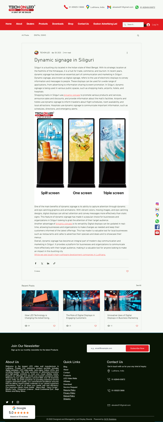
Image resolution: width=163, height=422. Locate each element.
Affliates (66, 381)
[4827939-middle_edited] (157, 215)
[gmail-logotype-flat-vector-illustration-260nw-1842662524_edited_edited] (157, 209)
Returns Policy (69, 390)
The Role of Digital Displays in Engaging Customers (80, 316)
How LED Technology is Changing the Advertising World (37, 316)
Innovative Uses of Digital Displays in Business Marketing (122, 316)
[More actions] (127, 52)
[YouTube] (157, 232)
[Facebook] (157, 227)
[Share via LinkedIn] (48, 263)
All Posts (25, 35)
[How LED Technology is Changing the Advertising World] (40, 300)
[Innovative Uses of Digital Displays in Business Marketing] (122, 300)
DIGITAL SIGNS (40, 35)
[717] (157, 204)
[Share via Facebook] (35, 263)
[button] (138, 35)
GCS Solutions (110, 419)
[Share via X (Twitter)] (42, 263)
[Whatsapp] (157, 221)
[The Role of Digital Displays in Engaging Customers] (81, 300)
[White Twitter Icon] (7, 402)
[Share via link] (54, 263)
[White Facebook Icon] (12, 402)
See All (138, 285)
